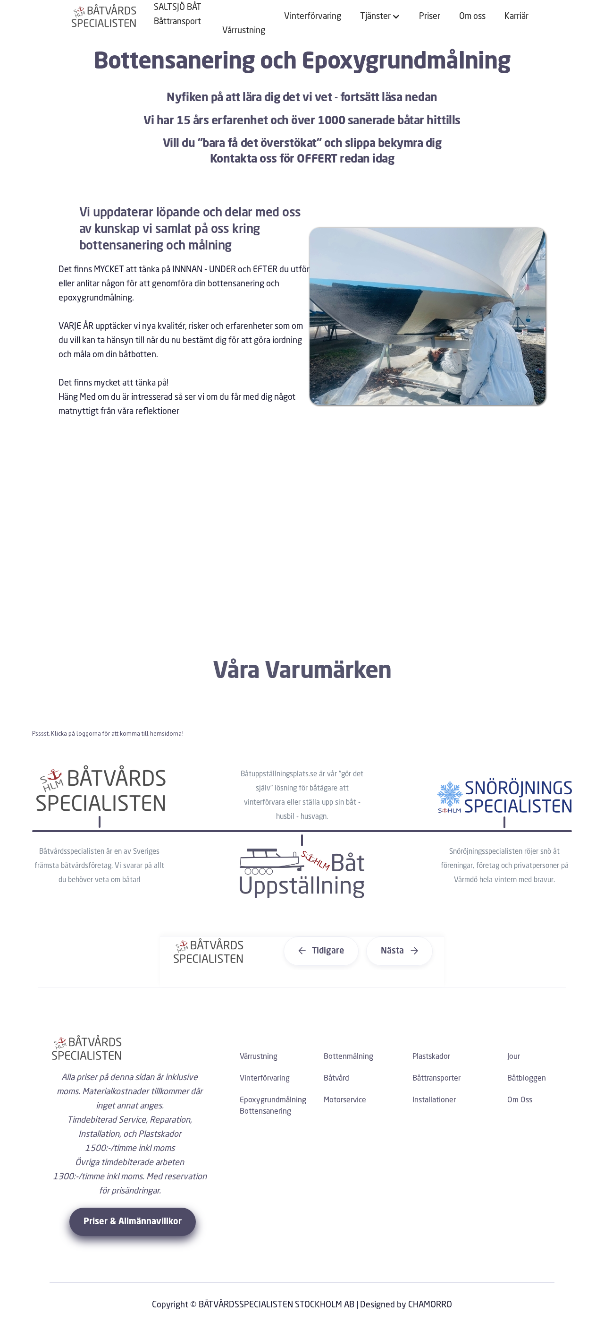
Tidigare (321, 951)
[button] (380, 16)
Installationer (434, 1100)
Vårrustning (243, 30)
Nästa (399, 951)
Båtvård (336, 1078)
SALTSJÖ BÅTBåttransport (177, 14)
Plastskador (431, 1057)
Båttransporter (436, 1078)
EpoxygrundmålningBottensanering (273, 1106)
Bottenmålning (348, 1057)
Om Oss (519, 1100)
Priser (429, 16)
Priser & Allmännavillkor (133, 1222)
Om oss (472, 16)
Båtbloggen (526, 1078)
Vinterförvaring (312, 16)
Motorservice (345, 1100)
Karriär (516, 16)
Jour (513, 1057)
